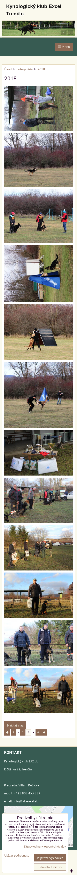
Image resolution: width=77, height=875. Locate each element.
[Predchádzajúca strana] (7, 732)
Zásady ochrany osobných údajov (45, 846)
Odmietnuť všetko (50, 867)
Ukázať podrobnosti (17, 855)
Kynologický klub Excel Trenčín (33, 9)
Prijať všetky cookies (50, 858)
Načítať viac (15, 725)
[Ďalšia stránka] (44, 732)
